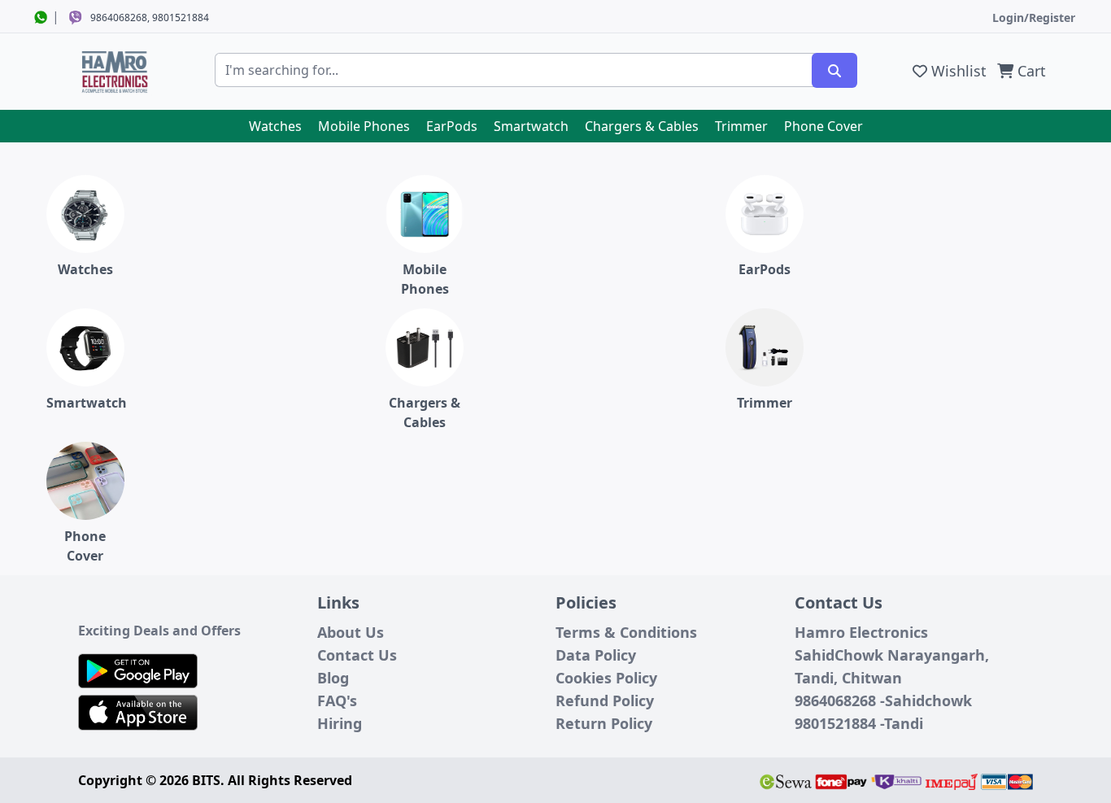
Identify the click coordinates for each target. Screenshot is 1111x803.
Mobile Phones (364, 126)
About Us (350, 632)
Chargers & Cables (642, 126)
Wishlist (957, 71)
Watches (275, 126)
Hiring (339, 723)
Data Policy (596, 655)
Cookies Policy (606, 677)
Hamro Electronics (861, 632)
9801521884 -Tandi (859, 723)
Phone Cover (823, 126)
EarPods (451, 126)
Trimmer (741, 126)
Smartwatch (531, 126)
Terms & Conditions (626, 632)
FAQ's (337, 700)
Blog (333, 677)
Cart (1029, 71)
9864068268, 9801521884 (149, 17)
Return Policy (604, 723)
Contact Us (357, 655)
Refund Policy (605, 700)
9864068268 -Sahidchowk (883, 700)
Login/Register (1033, 17)
